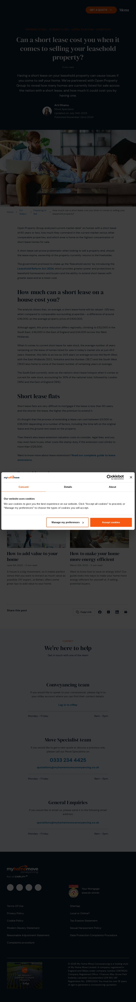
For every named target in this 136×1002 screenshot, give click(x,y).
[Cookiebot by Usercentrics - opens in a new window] (109, 477)
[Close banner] (131, 477)
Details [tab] (68, 486)
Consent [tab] (24, 486)
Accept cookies (111, 522)
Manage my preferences (66, 522)
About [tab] (112, 486)
